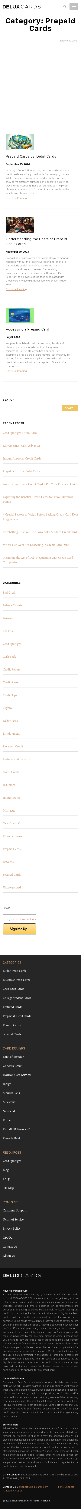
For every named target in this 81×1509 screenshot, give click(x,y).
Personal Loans (12, 836)
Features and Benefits (16, 759)
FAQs (6, 1179)
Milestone (9, 1102)
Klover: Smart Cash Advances (21, 446)
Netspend (9, 1111)
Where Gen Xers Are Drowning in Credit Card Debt (36, 545)
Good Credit (11, 772)
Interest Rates (11, 798)
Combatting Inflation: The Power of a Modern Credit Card (40, 532)
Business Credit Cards (16, 980)
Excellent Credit (13, 746)
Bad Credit (9, 593)
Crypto (7, 708)
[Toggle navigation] (74, 6)
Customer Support (15, 1210)
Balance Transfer (13, 605)
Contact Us (10, 1247)
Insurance (9, 785)
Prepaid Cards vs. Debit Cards (31, 156)
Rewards (8, 862)
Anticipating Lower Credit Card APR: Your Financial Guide (40, 484)
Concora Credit (12, 1066)
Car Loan (9, 631)
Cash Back (9, 657)
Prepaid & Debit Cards (17, 1016)
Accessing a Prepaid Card (27, 329)
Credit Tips (10, 695)
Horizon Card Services (17, 1075)
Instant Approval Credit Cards (22, 458)
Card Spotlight (12, 644)
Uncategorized (12, 887)
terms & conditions (26, 919)
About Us (9, 1256)
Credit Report (11, 669)
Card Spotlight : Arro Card (20, 433)
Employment (11, 734)
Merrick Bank (11, 1093)
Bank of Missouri (13, 1057)
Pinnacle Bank (12, 1138)
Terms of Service (13, 1219)
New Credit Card (13, 823)
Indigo (7, 1084)
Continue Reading (16, 197)
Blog (6, 1170)
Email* (6, 907)
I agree (21, 919)
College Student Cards (17, 998)
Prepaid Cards (12, 849)
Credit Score (10, 682)
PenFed (7, 1120)
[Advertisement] (40, 86)
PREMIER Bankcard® (16, 1129)
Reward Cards (12, 1025)
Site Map (8, 1188)
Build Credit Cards (14, 971)
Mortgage (9, 810)
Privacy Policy (12, 1229)
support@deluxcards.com (33, 1486)
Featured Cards (12, 1007)
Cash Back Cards (13, 989)
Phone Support (65, 1486)
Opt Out (8, 1238)
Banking (8, 618)
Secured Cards (12, 875)
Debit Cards (10, 721)
